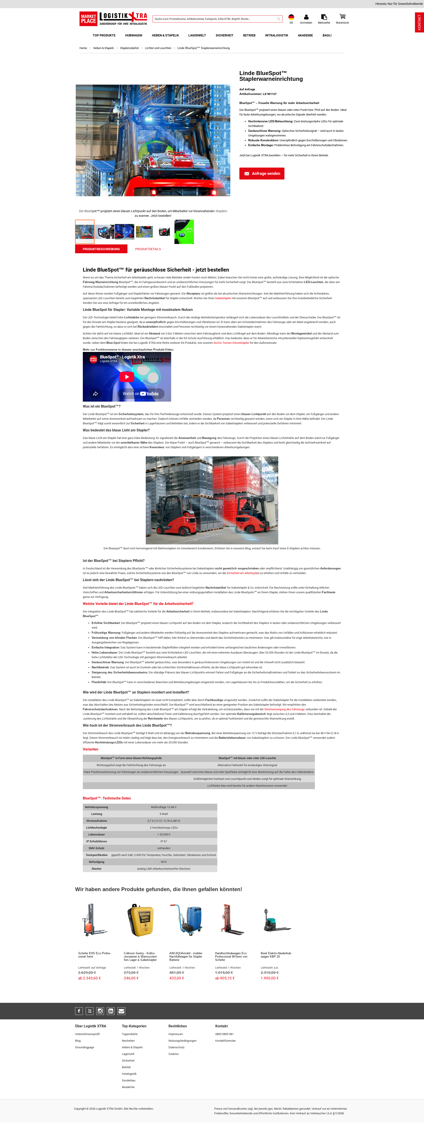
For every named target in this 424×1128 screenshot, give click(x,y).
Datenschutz (176, 1047)
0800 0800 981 (224, 1034)
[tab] (101, 248)
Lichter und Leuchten (158, 48)
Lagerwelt (128, 1054)
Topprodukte (130, 1034)
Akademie (128, 1087)
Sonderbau (128, 1080)
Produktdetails (148, 249)
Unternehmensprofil (87, 1034)
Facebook (79, 1011)
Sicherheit (128, 1060)
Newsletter (121, 1011)
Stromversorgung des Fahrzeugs (284, 709)
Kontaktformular (225, 1040)
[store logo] (113, 18)
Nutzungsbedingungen (182, 1040)
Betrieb (126, 1067)
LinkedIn (111, 1011)
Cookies (173, 1054)
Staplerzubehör (130, 48)
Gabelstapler (223, 298)
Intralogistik (129, 1073)
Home (84, 48)
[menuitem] (104, 35)
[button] (84, 141)
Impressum (175, 1034)
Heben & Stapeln (104, 48)
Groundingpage (84, 1047)
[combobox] (218, 19)
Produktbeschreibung (101, 249)
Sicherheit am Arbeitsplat (242, 573)
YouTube (89, 1011)
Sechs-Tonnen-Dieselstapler (231, 342)
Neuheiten (128, 1040)
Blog (78, 1040)
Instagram (100, 1011)
